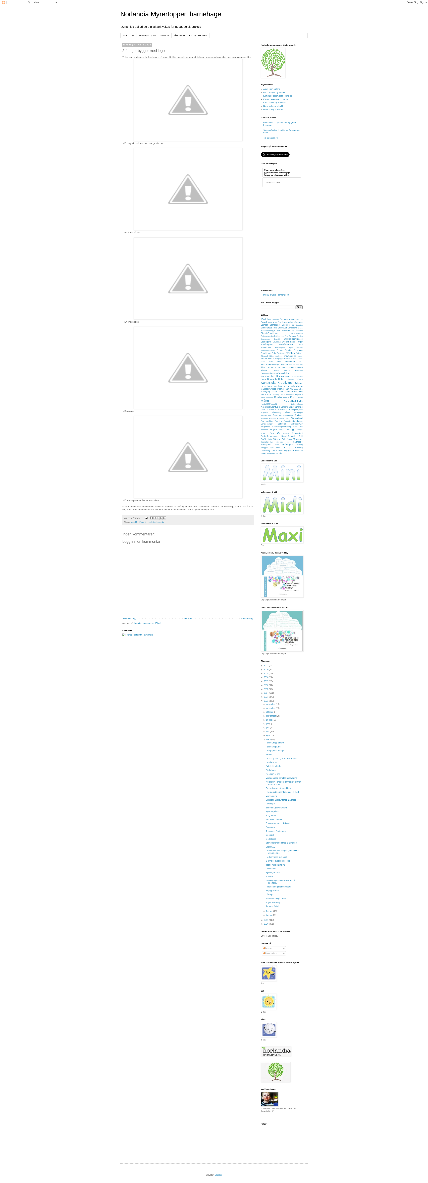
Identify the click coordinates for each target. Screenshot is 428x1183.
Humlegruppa (278, 359)
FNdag (299, 347)
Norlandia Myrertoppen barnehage (170, 14)
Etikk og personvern (198, 35)
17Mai (263, 319)
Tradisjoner (266, 445)
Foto (274, 353)
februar (269, 911)
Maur (281, 392)
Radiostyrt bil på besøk (276, 898)
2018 (266, 677)
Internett (299, 365)
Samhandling (267, 421)
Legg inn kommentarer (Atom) (147, 623)
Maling (299, 386)
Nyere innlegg (129, 618)
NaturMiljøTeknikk (293, 401)
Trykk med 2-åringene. (276, 831)
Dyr (286, 336)
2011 (266, 920)
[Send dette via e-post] (151, 518)
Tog (287, 442)
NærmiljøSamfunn (270, 406)
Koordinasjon (297, 376)
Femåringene (267, 344)
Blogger (218, 1175)
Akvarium (275, 319)
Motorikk (278, 397)
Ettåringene (266, 342)
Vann (273, 450)
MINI (263, 397)
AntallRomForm (137, 522)
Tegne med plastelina (275, 865)
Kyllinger (299, 383)
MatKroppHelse (296, 389)
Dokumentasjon (267, 336)
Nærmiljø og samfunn (273, 109)
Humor (293, 359)
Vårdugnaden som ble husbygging (281, 778)
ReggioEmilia (266, 415)
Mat (287, 389)
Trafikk (276, 445)
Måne (265, 400)
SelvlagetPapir (297, 424)
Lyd (284, 386)
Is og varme (271, 815)
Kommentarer (271, 953)
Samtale (287, 421)
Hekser (300, 356)
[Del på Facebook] (161, 518)
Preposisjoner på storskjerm (278, 788)
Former (280, 350)
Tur (283, 447)
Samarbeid (297, 418)
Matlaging (265, 391)
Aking (269, 319)
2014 (266, 693)
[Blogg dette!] (154, 518)
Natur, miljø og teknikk (273, 106)
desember (271, 704)
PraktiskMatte (284, 409)
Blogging (299, 325)
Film (301, 344)
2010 (266, 924)
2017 (266, 681)
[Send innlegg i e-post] (146, 518)
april (268, 735)
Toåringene (297, 442)
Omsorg (284, 407)
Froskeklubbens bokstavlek (278, 823)
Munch (286, 397)
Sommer (286, 433)
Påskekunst (271, 869)
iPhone (270, 367)
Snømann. (270, 827)
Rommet (264, 418)
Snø (272, 433)
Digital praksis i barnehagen (276, 295)
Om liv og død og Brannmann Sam (281, 758)
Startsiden (188, 618)
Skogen (273, 429)
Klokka (287, 370)
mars (268, 739)
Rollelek (299, 415)
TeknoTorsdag (267, 442)
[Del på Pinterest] (164, 518)
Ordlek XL (270, 847)
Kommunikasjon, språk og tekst (277, 96)
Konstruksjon (150, 522)
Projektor (264, 412)
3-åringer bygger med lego (278, 861)
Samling (278, 421)
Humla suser (271, 762)
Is (275, 368)
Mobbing (269, 397)
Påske (287, 412)
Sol (163, 522)
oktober (270, 712)
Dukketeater (279, 336)
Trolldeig (299, 445)
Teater (289, 439)
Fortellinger (266, 353)
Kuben (300, 379)
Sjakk (295, 427)
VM (277, 453)
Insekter (284, 364)
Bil (293, 325)
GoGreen (279, 356)
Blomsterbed (266, 328)
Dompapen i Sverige (275, 750)
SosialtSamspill (288, 436)
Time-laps (279, 442)
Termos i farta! (272, 906)
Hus (271, 362)
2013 (266, 697)
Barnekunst (275, 325)
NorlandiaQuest (297, 404)
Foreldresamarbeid (268, 350)
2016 (266, 685)
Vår (280, 453)
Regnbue (277, 415)
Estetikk (277, 339)
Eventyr (285, 342)
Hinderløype (266, 359)
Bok (275, 328)
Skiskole (264, 430)
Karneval (299, 368)
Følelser (299, 353)
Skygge (282, 430)
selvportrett (265, 427)
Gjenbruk (264, 356)
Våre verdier (179, 35)
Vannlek (280, 450)
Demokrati (299, 330)
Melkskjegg (271, 839)
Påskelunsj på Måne (275, 743)
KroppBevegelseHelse (272, 379)
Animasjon (285, 319)
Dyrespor (292, 336)
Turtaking (299, 448)
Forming (288, 350)
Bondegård (292, 328)
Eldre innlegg (247, 618)
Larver (263, 386)
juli (267, 724)
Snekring (264, 433)
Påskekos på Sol (273, 747)
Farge (292, 342)
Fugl (293, 353)
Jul (279, 367)
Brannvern (265, 330)
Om (132, 35)
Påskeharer (271, 770)
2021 (266, 665)
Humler (287, 359)
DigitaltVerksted (296, 333)
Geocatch (270, 835)
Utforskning (265, 451)
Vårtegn (269, 894)
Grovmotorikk (290, 356)
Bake (292, 322)
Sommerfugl (297, 433)
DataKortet (285, 330)
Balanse (299, 322)
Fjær (291, 348)
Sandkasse (297, 421)
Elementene (265, 339)
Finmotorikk (266, 347)
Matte (274, 391)
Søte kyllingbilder (274, 766)
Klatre (276, 370)
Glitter (271, 356)
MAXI (287, 391)
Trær (278, 448)
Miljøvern (299, 394)
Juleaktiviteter (288, 367)
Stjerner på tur (272, 811)
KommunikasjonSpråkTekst (275, 373)
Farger (300, 342)
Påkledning (276, 412)
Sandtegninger (267, 424)
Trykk (272, 448)
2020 (266, 669)
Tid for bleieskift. (270, 138)
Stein (270, 439)
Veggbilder (289, 450)
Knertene (299, 370)
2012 (266, 701)
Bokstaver (282, 328)
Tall (283, 439)
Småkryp (290, 429)
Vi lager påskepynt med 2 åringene (282, 800)
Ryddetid (280, 418)
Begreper (286, 325)
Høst (279, 362)
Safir (288, 418)
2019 (266, 673)
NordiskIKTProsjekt (269, 404)
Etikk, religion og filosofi (274, 92)
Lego (158, 522)
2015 (266, 689)
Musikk (293, 397)
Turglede (290, 448)
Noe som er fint (273, 774)
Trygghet (264, 448)
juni (268, 728)
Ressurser (164, 35)
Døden (300, 336)
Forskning (298, 350)
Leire (275, 386)
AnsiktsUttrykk (297, 319)
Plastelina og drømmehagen (279, 887)
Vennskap (299, 451)
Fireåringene (280, 347)
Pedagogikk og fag (147, 35)
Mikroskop (290, 394)
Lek (280, 386)
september (271, 716)
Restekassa (288, 415)
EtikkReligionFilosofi (293, 339)
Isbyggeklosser (273, 890)
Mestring (276, 394)
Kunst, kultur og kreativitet (275, 103)
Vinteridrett (271, 453)
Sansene (282, 424)
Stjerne (277, 439)
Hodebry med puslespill (276, 857)
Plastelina (271, 409)
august (269, 720)
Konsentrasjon (267, 376)
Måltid (300, 397)
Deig (292, 330)
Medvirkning (297, 391)
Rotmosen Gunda (274, 819)
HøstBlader (290, 362)
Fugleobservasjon (274, 902)
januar (269, 915)
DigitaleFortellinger (269, 333)
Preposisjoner (297, 410)
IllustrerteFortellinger (270, 364)
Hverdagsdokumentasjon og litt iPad (282, 792)
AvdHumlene (284, 322)
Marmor (280, 389)
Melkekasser (266, 394)
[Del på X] (157, 518)
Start (125, 35)
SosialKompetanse (269, 436)
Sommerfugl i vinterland (276, 808)
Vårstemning (271, 796)
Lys (288, 386)
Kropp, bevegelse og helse (275, 99)
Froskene (281, 353)
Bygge (272, 330)
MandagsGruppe (268, 389)
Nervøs (269, 754)
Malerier (269, 876)
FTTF (288, 353)
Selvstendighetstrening (281, 427)
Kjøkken (264, 370)
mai (268, 731)
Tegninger (298, 439)
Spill (301, 436)
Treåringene (287, 445)
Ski (301, 427)
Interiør (292, 365)
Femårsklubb (286, 344)
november (271, 708)
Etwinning (277, 342)
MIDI (283, 394)
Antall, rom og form (271, 89)
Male (293, 386)
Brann (300, 328)
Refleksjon (298, 412)
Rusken (272, 418)
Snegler (299, 430)
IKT (301, 361)
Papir (263, 410)
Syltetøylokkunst (273, 872)
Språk (263, 439)
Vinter (263, 453)
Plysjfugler (270, 804)
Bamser (264, 325)
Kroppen (291, 379)
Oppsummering (296, 407)
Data (278, 330)
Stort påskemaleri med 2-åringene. (281, 843)
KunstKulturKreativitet (276, 382)
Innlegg (268, 948)
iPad (263, 367)
